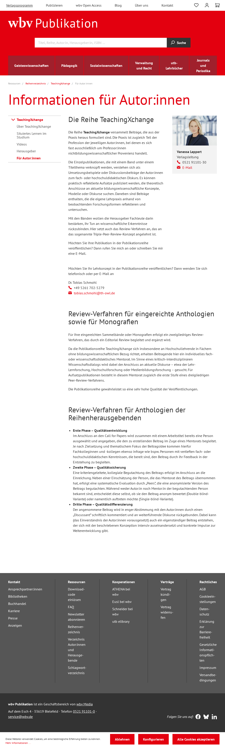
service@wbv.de (20, 716)
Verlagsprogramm (19, 5)
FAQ (71, 607)
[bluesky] (205, 717)
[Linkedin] (213, 717)
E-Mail (187, 167)
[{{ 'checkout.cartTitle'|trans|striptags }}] (217, 5)
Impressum (208, 667)
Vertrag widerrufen (167, 612)
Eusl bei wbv (122, 601)
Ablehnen (122, 739)
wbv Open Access (89, 5)
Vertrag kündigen (166, 594)
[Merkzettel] (196, 4)
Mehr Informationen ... (18, 743)
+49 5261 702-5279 (89, 288)
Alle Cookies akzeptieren (196, 739)
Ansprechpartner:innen (25, 589)
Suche (181, 42)
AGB (203, 589)
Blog (118, 5)
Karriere (14, 611)
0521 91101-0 (84, 711)
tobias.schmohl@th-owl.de (94, 293)
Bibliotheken (17, 596)
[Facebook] (197, 717)
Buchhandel (17, 603)
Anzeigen (15, 625)
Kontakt (167, 5)
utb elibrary (120, 621)
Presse (13, 618)
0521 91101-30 (194, 162)
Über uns (141, 5)
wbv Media (84, 704)
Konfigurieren (153, 739)
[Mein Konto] (207, 4)
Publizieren (54, 5)
